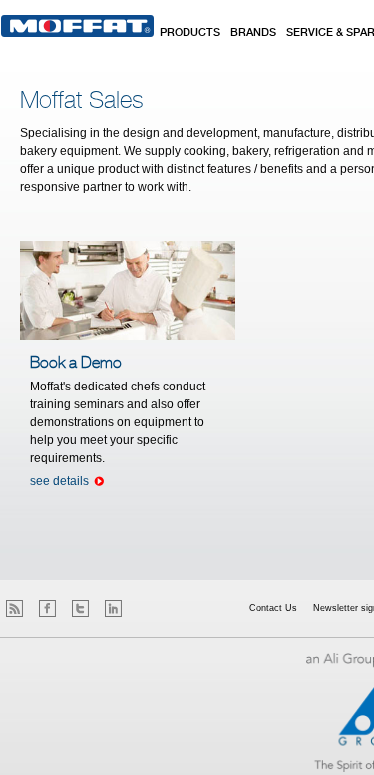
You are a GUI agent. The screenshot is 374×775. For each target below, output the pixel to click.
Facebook (47, 608)
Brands (253, 33)
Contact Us (273, 608)
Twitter (80, 608)
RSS (14, 608)
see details (59, 481)
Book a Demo (76, 363)
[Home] (77, 26)
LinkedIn (113, 608)
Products (190, 33)
